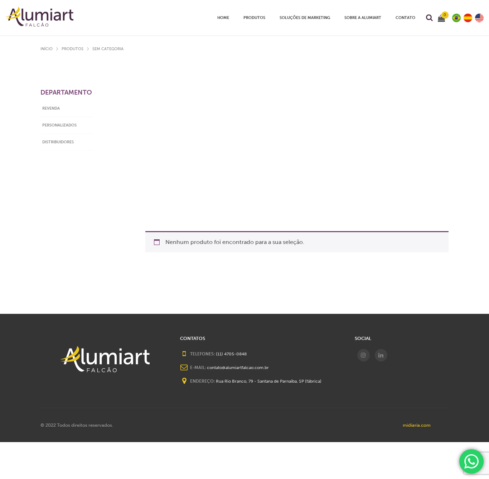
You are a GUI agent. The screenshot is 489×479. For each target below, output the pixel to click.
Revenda (51, 108)
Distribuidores (258, 26)
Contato (405, 17)
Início (46, 49)
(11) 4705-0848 (231, 353)
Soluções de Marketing (305, 17)
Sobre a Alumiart (362, 17)
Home (223, 17)
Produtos (254, 17)
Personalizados (59, 125)
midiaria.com (417, 425)
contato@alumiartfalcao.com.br (238, 367)
